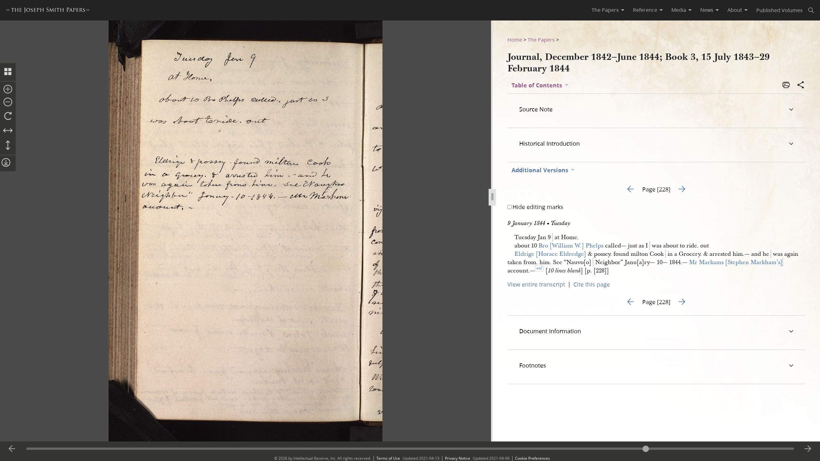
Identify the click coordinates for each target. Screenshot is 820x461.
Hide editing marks (537, 207)
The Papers (541, 39)
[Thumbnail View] (8, 72)
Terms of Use (388, 458)
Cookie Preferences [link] (532, 458)
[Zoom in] (8, 90)
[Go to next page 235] (808, 449)
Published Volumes (779, 10)
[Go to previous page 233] (12, 449)
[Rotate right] (8, 116)
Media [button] (678, 9)
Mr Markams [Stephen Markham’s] (736, 262)
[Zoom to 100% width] (8, 131)
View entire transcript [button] (536, 284)
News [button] (706, 9)
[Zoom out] (8, 102)
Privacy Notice (457, 458)
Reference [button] (645, 9)
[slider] (410, 449)
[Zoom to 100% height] (8, 146)
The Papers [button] (605, 9)
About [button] (734, 9)
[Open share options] (800, 85)
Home (514, 39)
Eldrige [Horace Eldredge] (550, 254)
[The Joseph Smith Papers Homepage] (47, 11)
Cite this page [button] (591, 284)
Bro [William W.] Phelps (570, 246)
